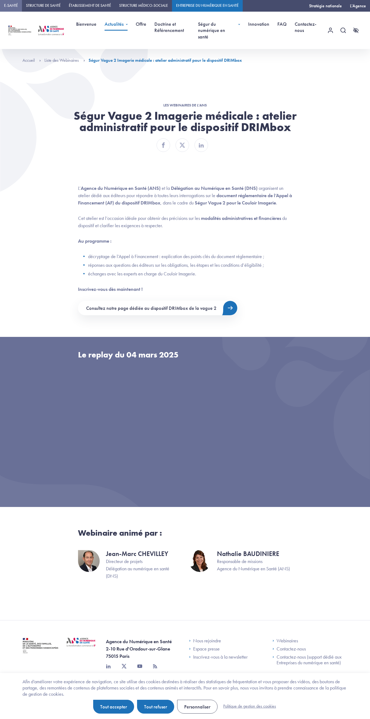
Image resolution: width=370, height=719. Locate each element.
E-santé (11, 5)
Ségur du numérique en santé (211, 30)
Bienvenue (86, 24)
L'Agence (358, 6)
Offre (141, 24)
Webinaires (287, 641)
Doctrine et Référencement (169, 27)
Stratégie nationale (325, 6)
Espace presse (206, 649)
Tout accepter (113, 707)
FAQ (282, 24)
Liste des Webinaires (62, 60)
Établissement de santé (90, 5)
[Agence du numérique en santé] (81, 646)
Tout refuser (155, 707)
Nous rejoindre (207, 641)
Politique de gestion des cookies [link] (249, 706)
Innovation (258, 24)
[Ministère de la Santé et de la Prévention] (40, 649)
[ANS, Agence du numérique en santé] (51, 30)
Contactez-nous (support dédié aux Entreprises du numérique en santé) (309, 660)
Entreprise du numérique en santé (207, 5)
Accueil (29, 60)
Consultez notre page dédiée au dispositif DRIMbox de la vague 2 (151, 308)
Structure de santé (43, 5)
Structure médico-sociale (143, 5)
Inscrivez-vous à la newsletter (220, 657)
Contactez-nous (305, 27)
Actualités (114, 24)
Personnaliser (197, 707)
